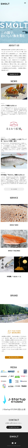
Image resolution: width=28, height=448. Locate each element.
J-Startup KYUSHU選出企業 (14, 409)
